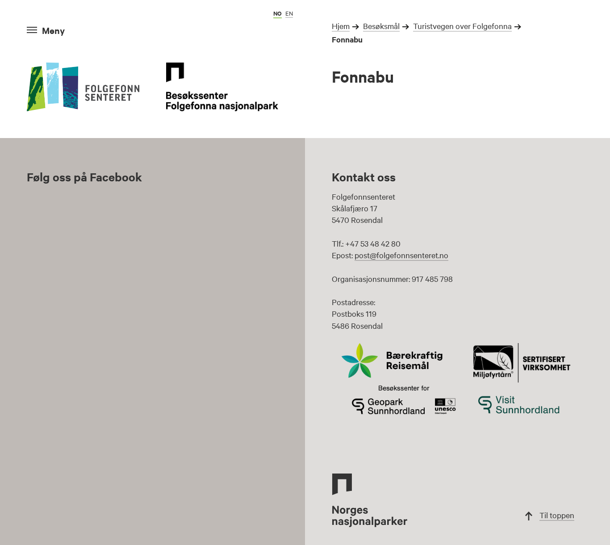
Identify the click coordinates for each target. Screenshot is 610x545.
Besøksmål (381, 26)
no (277, 13)
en (289, 13)
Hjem (341, 26)
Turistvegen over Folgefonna (462, 26)
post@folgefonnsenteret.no (401, 255)
